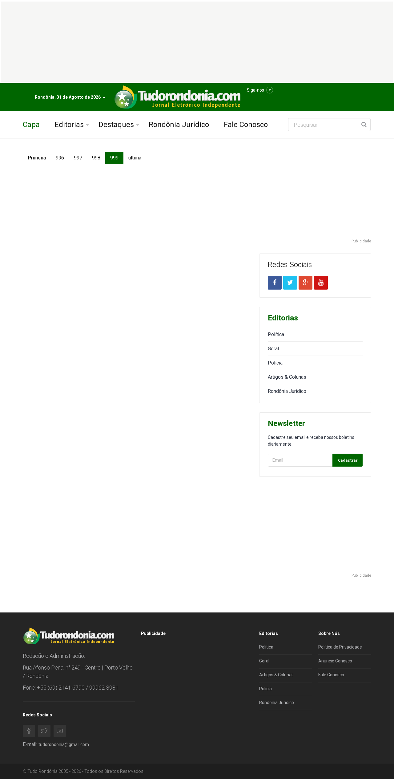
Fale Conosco (246, 124)
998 (96, 158)
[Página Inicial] (176, 97)
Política (276, 334)
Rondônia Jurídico (179, 124)
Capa (31, 124)
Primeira (37, 158)
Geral (273, 349)
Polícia (275, 363)
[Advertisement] (315, 195)
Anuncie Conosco (335, 660)
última (134, 158)
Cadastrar (347, 460)
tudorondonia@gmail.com (63, 744)
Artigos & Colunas (287, 377)
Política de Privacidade (340, 647)
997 (78, 158)
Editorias (69, 124)
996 (60, 158)
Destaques (116, 124)
